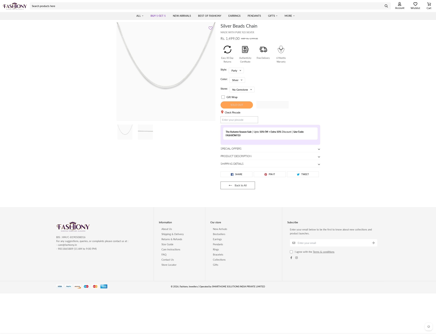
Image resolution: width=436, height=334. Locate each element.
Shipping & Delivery (172, 234)
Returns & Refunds (171, 239)
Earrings (234, 15)
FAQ (163, 254)
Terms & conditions (323, 251)
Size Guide (167, 244)
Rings (216, 249)
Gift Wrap (232, 97)
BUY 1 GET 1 (158, 15)
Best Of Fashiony (209, 15)
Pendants (254, 15)
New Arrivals (182, 15)
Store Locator (168, 264)
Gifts (271, 15)
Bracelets (218, 254)
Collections (219, 259)
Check (251, 120)
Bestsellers (219, 234)
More (288, 15)
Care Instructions (170, 249)
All (138, 15)
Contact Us (167, 259)
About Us (166, 228)
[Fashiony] (15, 6)
